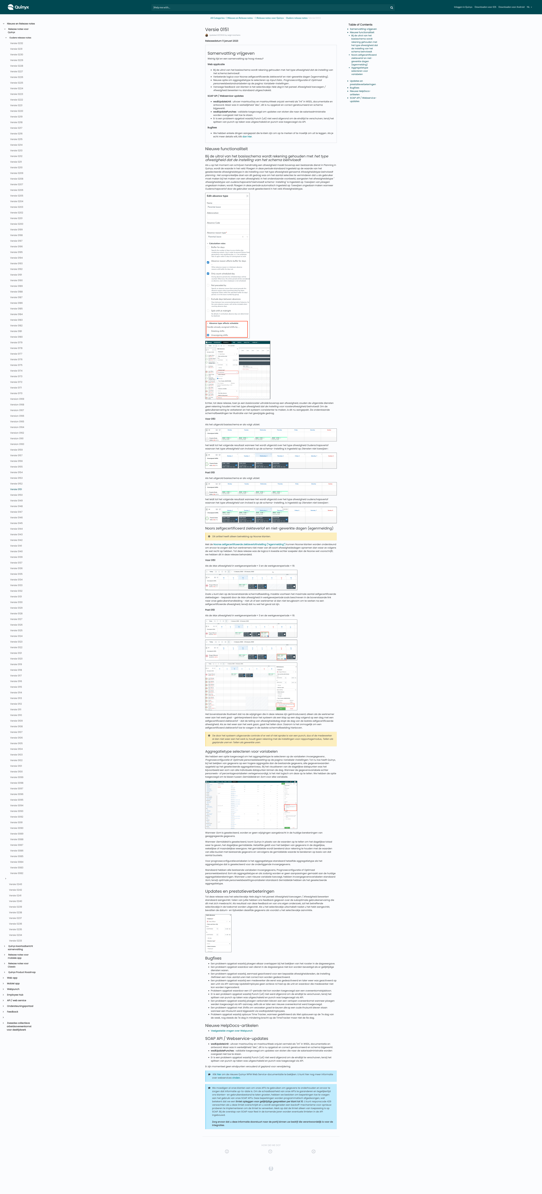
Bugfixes (354, 87)
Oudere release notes (20, 37)
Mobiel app (13, 983)
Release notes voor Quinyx (18, 31)
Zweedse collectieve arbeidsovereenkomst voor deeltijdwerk (19, 1026)
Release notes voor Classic (18, 965)
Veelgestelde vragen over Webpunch (232, 1030)
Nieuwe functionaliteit (362, 32)
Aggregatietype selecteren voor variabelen (359, 71)
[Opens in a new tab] (271, 1168)
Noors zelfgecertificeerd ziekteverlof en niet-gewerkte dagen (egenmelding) (364, 59)
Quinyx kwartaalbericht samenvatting (20, 948)
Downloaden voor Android (512, 7)
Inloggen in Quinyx (463, 7)
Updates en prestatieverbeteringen (363, 82)
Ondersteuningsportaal (20, 1006)
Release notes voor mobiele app (18, 956)
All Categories (217, 18)
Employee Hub (15, 994)
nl (528, 7)
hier (219, 1074)
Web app (12, 977)
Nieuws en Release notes (21, 23)
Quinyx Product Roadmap (22, 972)
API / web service (16, 1000)
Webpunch (13, 989)
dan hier (247, 136)
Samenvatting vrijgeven (363, 29)
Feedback (12, 1011)
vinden (236, 1077)
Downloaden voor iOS (485, 7)
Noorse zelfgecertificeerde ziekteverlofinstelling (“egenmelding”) (249, 544)
